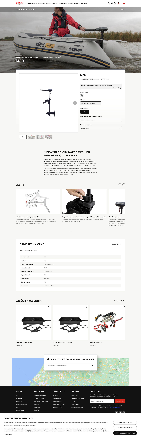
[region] (70, 426)
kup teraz (84, 3)
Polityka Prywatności (114, 407)
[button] (23, 137)
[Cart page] (115, 3)
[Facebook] (120, 412)
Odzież (122, 9)
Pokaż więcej (8, 434)
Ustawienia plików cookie (125, 422)
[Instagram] (123, 412)
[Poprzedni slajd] (119, 184)
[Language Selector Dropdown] (123, 3)
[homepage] (19, 3)
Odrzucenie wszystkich (125, 428)
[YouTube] (116, 412)
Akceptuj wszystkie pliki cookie (125, 433)
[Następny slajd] (123, 184)
